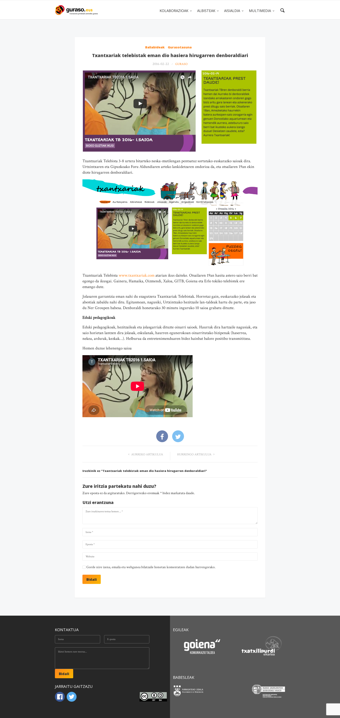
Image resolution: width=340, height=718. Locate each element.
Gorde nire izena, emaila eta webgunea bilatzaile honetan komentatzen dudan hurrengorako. (150, 567)
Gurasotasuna (180, 47)
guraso (181, 64)
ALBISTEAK (206, 10)
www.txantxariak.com (136, 275)
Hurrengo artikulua (194, 454)
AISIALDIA (232, 10)
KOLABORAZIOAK (174, 10)
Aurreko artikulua (146, 454)
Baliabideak (155, 47)
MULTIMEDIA (260, 10)
